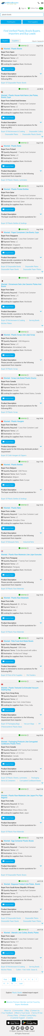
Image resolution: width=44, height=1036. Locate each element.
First (5, 979)
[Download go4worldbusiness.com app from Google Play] (30, 1022)
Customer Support (18, 1018)
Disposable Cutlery (36, 131)
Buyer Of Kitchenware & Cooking (13, 131)
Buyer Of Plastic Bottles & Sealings (14, 223)
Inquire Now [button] (9, 69)
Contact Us (35, 1011)
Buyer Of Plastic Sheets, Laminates (14, 180)
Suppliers (15, 41)
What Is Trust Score (22, 1013)
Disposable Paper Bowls (10, 269)
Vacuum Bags (29, 724)
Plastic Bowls (17, 993)
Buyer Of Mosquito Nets (10, 542)
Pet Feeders (31, 675)
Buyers (5, 41)
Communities (18, 1011)
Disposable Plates (12, 134)
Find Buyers (11, 22)
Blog (27, 1011)
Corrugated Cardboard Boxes (30, 781)
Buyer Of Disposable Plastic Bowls (13, 83)
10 (12, 983)
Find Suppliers (33, 22)
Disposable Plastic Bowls (31, 134)
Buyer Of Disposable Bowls (11, 267)
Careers (30, 1018)
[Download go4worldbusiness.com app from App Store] (13, 1022)
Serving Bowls (34, 320)
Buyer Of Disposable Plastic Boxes (13, 875)
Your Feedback (7, 1013)
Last (21, 983)
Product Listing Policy (28, 1015)
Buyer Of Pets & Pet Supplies (12, 675)
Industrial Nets (28, 542)
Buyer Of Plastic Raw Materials (12, 589)
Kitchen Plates (6, 323)
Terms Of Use (37, 1013)
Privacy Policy (13, 1015)
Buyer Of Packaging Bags (10, 724)
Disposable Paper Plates (32, 269)
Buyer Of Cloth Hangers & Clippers (13, 455)
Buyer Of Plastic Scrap (9, 369)
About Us (7, 1011)
